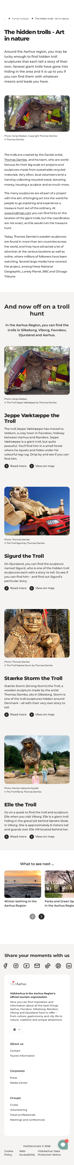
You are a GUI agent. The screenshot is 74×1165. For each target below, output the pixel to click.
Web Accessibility (27, 1153)
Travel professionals (22, 1114)
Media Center (19, 1082)
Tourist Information (22, 1055)
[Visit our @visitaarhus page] (48, 966)
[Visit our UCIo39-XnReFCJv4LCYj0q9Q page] (26, 966)
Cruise (14, 1104)
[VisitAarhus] (21, 983)
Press (13, 1077)
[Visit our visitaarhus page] (5, 966)
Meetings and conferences (27, 1119)
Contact (15, 1050)
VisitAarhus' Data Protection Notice (49, 1153)
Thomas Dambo (15, 159)
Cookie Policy (8, 1153)
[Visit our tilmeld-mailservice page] (37, 966)
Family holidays (20, 18)
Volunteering (18, 1109)
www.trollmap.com (17, 213)
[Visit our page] (16, 966)
